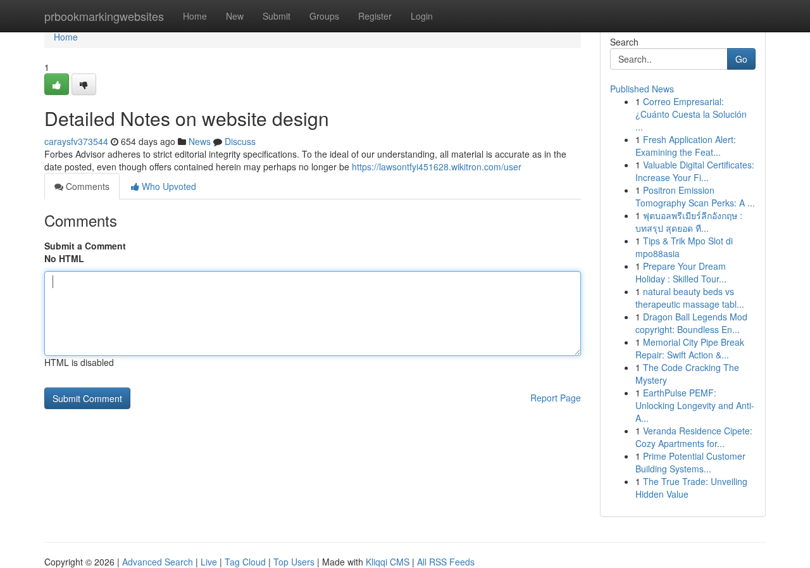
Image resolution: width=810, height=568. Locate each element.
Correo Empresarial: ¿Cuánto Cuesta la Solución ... (691, 114)
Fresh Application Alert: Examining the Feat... (685, 145)
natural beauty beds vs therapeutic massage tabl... (689, 297)
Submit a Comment (85, 245)
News (200, 141)
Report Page (555, 397)
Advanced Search (157, 561)
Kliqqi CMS (387, 561)
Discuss (240, 141)
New (235, 15)
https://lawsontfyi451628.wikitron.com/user (436, 166)
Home (195, 15)
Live (209, 561)
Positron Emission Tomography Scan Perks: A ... (695, 196)
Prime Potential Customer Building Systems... (690, 462)
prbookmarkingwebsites (104, 16)
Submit (276, 15)
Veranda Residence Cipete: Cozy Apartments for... (693, 437)
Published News (642, 88)
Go (741, 59)
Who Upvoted (167, 186)
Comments (86, 186)
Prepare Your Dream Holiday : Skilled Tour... (680, 272)
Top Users (294, 561)
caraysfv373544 (76, 141)
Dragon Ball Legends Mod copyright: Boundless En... (691, 323)
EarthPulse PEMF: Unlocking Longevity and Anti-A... (694, 405)
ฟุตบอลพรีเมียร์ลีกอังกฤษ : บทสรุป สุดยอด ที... (688, 221)
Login (422, 15)
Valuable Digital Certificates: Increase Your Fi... (694, 171)
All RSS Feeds (446, 561)
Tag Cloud (245, 561)
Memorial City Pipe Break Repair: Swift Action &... (689, 348)
